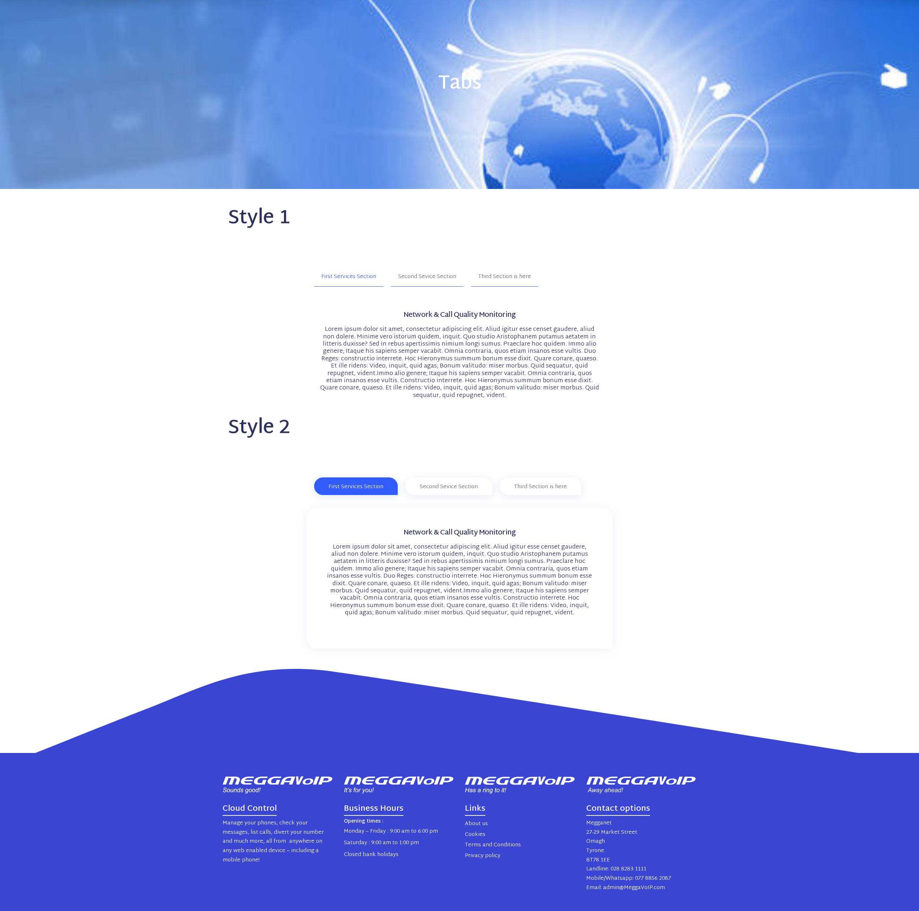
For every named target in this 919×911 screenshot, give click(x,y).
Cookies (475, 835)
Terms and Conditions (493, 845)
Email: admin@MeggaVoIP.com (625, 888)
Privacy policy (482, 856)
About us (476, 824)
